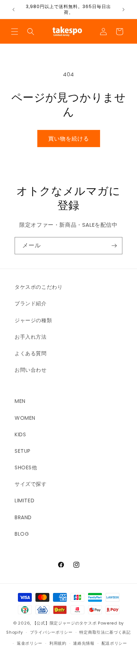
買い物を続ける (68, 138)
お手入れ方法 (31, 337)
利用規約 (57, 643)
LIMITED (24, 500)
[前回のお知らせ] (13, 9)
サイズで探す (31, 484)
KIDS (20, 434)
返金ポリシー (29, 643)
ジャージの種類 (33, 320)
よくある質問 (31, 353)
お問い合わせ (31, 370)
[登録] (114, 245)
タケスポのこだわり (38, 287)
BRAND (23, 517)
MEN (20, 401)
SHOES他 (26, 467)
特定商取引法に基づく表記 (104, 632)
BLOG (22, 534)
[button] (15, 31)
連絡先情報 (84, 643)
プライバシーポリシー (51, 632)
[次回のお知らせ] (123, 9)
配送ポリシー (114, 643)
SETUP (23, 451)
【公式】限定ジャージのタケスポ (65, 623)
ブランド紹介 (31, 303)
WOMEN (25, 418)
